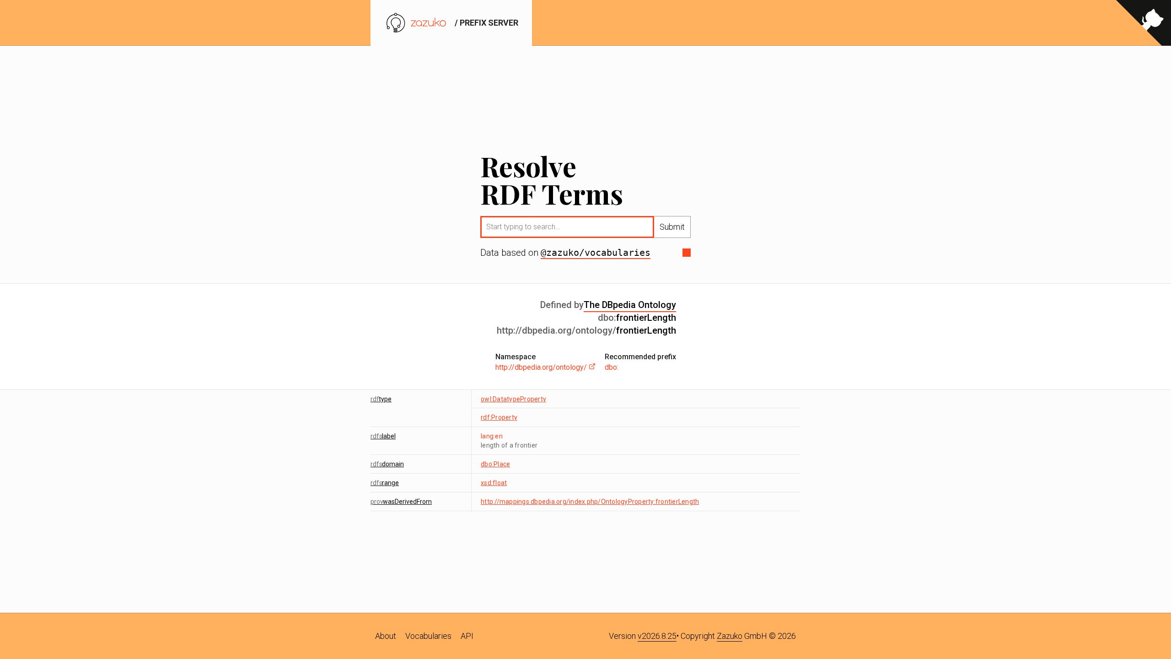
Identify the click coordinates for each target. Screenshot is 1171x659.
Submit (672, 227)
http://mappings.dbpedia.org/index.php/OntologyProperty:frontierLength (590, 501)
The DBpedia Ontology (630, 304)
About (385, 636)
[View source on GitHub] (1143, 23)
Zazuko (729, 636)
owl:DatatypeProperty (513, 399)
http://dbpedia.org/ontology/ (542, 367)
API (467, 636)
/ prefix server (485, 22)
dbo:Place (495, 464)
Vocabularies (428, 636)
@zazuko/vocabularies (595, 252)
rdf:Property (499, 417)
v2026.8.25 (657, 636)
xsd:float (494, 482)
